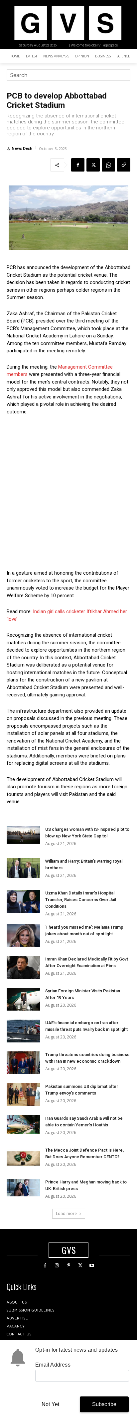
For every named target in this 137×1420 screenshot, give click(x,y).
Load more (66, 1213)
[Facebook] (77, 165)
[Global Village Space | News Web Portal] (68, 23)
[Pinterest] (68, 1265)
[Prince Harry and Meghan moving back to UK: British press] (23, 1187)
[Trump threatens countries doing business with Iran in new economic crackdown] (23, 1062)
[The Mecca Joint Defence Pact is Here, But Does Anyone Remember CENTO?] (23, 1158)
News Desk (22, 148)
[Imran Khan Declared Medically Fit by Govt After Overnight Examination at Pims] (23, 967)
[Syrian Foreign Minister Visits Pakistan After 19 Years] (23, 999)
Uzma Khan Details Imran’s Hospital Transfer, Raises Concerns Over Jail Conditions (80, 899)
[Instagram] (57, 1265)
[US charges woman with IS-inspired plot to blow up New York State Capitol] (23, 835)
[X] (93, 165)
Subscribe (104, 1404)
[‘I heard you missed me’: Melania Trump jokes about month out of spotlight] (23, 935)
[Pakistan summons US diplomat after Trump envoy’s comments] (23, 1094)
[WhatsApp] (108, 165)
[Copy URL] (123, 165)
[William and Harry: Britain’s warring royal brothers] (23, 868)
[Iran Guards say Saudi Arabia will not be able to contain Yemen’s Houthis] (23, 1124)
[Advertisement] (68, 492)
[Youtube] (92, 1265)
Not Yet (50, 1404)
